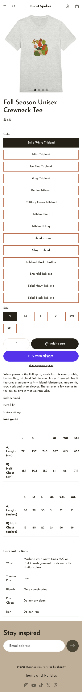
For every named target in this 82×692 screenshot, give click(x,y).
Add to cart (57, 343)
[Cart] (77, 6)
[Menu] (5, 6)
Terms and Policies (41, 676)
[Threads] (55, 685)
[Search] (14, 6)
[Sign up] (72, 646)
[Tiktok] (41, 685)
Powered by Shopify (54, 667)
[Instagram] (26, 685)
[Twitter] (48, 685)
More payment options (41, 365)
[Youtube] (33, 685)
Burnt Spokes (33, 667)
